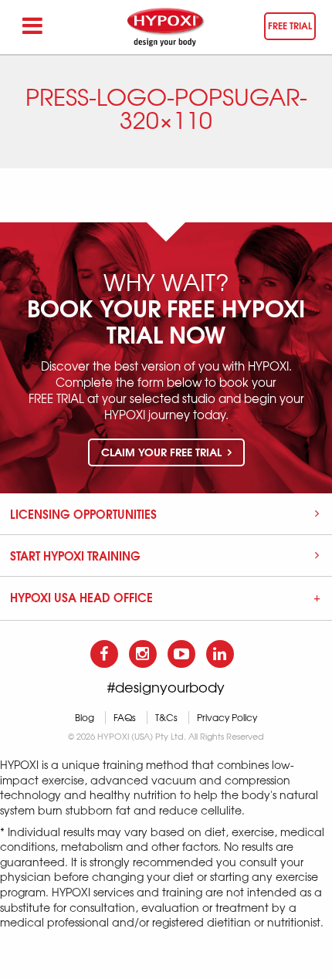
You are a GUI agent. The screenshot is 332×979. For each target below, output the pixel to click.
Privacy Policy (227, 717)
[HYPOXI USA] (166, 27)
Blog (84, 717)
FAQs (124, 717)
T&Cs (166, 717)
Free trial (290, 25)
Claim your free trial (163, 451)
